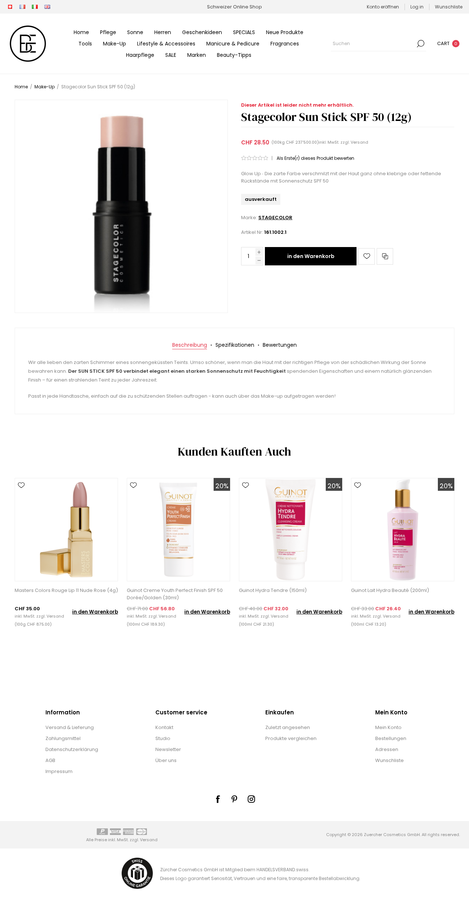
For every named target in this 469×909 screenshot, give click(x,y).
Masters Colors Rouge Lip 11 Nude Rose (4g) (66, 590)
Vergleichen (385, 256)
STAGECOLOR (275, 217)
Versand (359, 142)
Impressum (59, 771)
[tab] (189, 345)
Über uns (166, 760)
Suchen (420, 43)
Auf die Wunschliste (366, 256)
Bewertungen (280, 345)
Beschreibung (189, 345)
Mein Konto (388, 727)
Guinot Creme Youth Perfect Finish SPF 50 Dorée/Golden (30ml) (175, 594)
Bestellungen (390, 738)
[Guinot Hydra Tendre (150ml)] (290, 529)
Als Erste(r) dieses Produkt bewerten (315, 158)
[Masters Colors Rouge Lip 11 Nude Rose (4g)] (66, 529)
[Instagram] (251, 799)
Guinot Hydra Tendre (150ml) (273, 590)
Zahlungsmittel (63, 738)
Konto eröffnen (383, 7)
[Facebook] (217, 799)
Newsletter (168, 749)
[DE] (10, 7)
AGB (50, 760)
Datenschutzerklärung (71, 749)
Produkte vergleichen (291, 738)
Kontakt (164, 727)
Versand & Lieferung (69, 727)
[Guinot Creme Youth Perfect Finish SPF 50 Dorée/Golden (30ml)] (178, 529)
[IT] (35, 7)
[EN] (47, 7)
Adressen (386, 749)
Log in (417, 7)
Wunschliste (389, 760)
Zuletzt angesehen (287, 727)
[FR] (22, 7)
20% (222, 485)
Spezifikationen (234, 345)
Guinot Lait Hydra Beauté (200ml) (390, 590)
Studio (162, 738)
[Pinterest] (234, 799)
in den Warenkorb (311, 256)
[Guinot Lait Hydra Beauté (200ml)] (402, 529)
